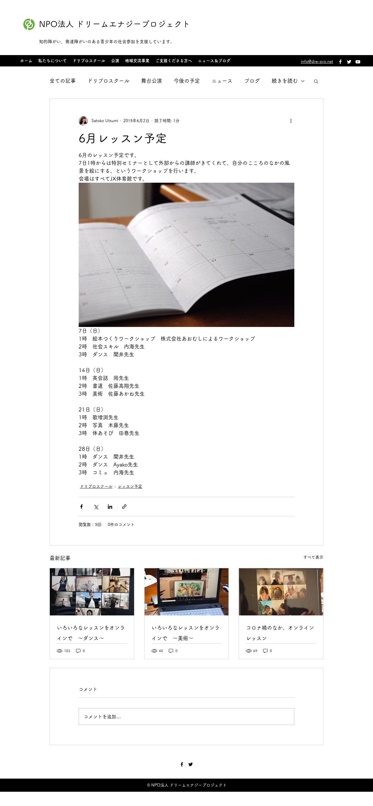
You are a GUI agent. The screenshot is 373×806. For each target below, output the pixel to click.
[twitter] (349, 62)
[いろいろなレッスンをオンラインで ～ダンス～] (92, 591)
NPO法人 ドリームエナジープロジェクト (114, 24)
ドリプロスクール (108, 80)
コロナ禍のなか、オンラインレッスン (280, 633)
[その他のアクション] (290, 120)
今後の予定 (187, 80)
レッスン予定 (130, 486)
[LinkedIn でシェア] (110, 506)
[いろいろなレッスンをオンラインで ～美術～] (187, 591)
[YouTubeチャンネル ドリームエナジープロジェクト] (358, 62)
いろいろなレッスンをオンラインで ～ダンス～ (91, 633)
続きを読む (285, 80)
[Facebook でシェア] (81, 506)
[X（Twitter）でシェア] (95, 506)
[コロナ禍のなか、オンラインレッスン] (281, 591)
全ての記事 (63, 80)
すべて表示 (313, 557)
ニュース (222, 80)
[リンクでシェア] (124, 506)
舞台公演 (151, 80)
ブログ (252, 80)
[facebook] (340, 62)
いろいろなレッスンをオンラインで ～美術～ (186, 633)
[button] (316, 81)
